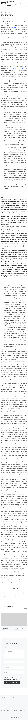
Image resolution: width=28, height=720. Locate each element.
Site (5, 672)
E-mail (6, 667)
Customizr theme (22, 713)
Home (2, 9)
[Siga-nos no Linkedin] (16, 717)
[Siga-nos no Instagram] (14, 717)
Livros (5, 9)
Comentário (8, 651)
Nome (6, 662)
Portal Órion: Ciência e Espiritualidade (13, 710)
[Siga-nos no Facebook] (12, 717)
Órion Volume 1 (11, 9)
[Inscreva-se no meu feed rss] (9, 717)
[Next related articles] (25, 609)
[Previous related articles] (22, 609)
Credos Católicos (19, 628)
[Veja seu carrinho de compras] (23, 3)
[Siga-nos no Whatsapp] (18, 717)
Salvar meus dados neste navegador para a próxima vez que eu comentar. (13, 677)
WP (10, 713)
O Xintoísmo (5, 628)
